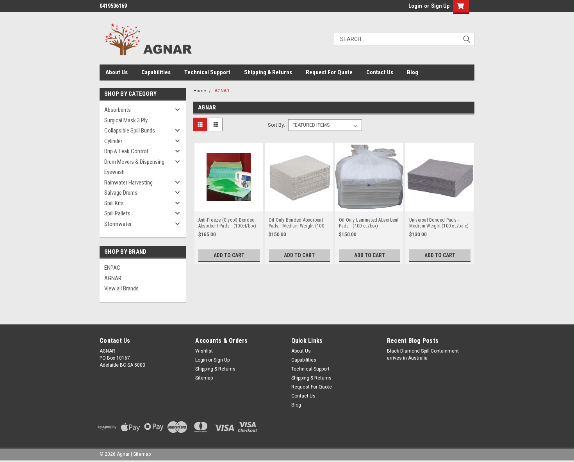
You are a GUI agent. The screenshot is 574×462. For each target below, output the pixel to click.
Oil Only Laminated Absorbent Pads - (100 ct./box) (369, 223)
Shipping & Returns (268, 72)
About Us (116, 72)
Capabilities (156, 72)
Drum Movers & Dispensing (134, 161)
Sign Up (440, 6)
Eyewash (114, 171)
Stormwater (118, 223)
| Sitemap (141, 454)
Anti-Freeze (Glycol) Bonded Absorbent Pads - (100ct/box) (227, 223)
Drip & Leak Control (126, 151)
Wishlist (204, 351)
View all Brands (121, 288)
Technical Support (207, 72)
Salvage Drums (120, 192)
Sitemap (204, 378)
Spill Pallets (117, 213)
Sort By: (276, 125)
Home (199, 90)
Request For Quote (329, 72)
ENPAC (112, 267)
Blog (412, 72)
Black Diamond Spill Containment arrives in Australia (423, 354)
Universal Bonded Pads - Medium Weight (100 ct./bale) (439, 223)
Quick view (228, 205)
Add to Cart (229, 255)
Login (415, 6)
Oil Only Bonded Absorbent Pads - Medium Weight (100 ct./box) (296, 223)
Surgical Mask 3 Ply (126, 120)
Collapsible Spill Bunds (129, 130)
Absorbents (117, 109)
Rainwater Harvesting (128, 182)
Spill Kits (114, 203)
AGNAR (112, 278)
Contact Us (379, 72)
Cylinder (113, 141)
